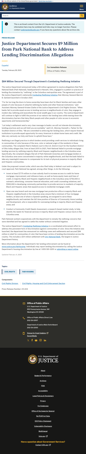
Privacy (43, 401)
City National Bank (52, 237)
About (43, 371)
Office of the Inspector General (43, 411)
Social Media (32, 336)
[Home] (13, 10)
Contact (41, 445)
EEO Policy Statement (43, 421)
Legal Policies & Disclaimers (43, 396)
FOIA (43, 386)
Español (5, 66)
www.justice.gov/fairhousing (13, 247)
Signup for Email (36, 333)
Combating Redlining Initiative (45, 95)
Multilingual (43, 431)
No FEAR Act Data (43, 416)
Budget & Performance (43, 376)
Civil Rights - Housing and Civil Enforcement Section (43, 283)
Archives (43, 381)
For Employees (43, 406)
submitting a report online (67, 249)
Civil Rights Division (10, 283)
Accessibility (43, 391)
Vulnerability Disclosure (43, 426)
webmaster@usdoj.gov (30, 30)
